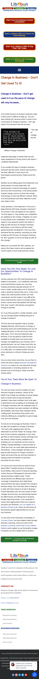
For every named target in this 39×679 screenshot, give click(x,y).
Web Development (10, 619)
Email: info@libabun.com (10, 603)
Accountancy (7, 623)
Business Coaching (10, 615)
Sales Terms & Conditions (30, 653)
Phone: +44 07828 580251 (10, 598)
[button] (19, 70)
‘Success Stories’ (7, 520)
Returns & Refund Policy (16, 653)
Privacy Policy (5, 653)
